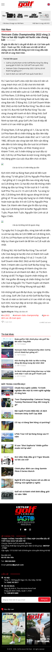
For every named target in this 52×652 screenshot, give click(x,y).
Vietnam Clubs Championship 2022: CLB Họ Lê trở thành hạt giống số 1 (32, 351)
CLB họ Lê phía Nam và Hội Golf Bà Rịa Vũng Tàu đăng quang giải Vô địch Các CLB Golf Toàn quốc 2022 (27, 64)
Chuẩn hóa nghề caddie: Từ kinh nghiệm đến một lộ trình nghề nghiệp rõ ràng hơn (32, 390)
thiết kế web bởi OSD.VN (26, 651)
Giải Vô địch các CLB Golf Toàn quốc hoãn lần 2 (24, 74)
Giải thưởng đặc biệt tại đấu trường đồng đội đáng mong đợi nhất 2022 (30, 361)
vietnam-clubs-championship (26, 315)
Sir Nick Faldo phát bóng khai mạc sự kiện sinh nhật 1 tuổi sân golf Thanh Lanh (32, 372)
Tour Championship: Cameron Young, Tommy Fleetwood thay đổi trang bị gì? (32, 402)
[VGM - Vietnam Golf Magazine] (26, 4)
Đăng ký (44, 599)
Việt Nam (6, 29)
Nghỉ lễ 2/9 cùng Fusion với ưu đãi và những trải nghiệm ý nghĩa (32, 481)
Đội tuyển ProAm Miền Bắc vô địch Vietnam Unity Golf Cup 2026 (31, 412)
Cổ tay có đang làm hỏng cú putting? (32, 422)
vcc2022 (6, 315)
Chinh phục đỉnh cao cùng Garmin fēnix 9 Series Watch (31, 469)
